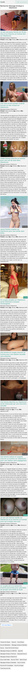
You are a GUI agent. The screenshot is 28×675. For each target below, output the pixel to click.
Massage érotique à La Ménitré (8, 651)
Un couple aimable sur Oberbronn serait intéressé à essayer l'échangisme (12, 302)
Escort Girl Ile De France (11, 648)
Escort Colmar (21, 662)
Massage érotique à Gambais (19, 645)
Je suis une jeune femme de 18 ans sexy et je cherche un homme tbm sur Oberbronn (13, 34)
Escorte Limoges (18, 665)
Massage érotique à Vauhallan (8, 662)
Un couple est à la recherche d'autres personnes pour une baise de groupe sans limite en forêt (13, 588)
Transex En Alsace (5, 642)
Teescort (13, 642)
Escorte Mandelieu (5, 645)
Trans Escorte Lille (5, 668)
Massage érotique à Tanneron (8, 653)
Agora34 (20, 651)
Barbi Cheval (23, 659)
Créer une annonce (21, 2)
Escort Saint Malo (5, 659)
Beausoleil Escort (22, 653)
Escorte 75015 (15, 659)
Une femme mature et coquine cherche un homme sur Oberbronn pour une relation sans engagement (13, 458)
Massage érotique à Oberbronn (8, 656)
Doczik (2, 2)
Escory (2, 648)
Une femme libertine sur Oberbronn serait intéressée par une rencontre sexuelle (13, 404)
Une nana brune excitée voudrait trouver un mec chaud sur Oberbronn (12, 105)
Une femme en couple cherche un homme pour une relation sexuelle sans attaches (12, 354)
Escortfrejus (20, 642)
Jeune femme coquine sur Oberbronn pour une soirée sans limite (12, 231)
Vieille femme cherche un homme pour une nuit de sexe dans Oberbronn (12, 160)
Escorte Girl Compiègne (6, 665)
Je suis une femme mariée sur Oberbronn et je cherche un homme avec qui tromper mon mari (13, 519)
